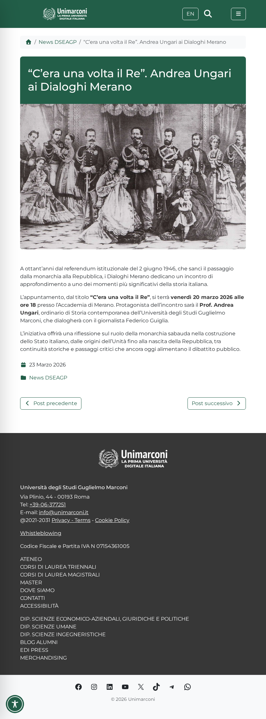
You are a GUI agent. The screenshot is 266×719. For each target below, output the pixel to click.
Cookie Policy (112, 520)
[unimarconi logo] (65, 13)
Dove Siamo (37, 590)
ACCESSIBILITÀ (39, 606)
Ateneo (31, 559)
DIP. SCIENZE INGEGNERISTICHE (63, 634)
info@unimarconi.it (64, 512)
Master (31, 582)
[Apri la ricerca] (208, 14)
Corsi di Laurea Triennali (58, 567)
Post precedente (55, 403)
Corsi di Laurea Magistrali (60, 575)
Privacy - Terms (71, 520)
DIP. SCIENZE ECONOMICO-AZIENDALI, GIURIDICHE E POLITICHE (104, 619)
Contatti (32, 598)
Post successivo (212, 403)
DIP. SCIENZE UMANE (48, 627)
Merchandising (43, 658)
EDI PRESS (34, 650)
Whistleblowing (40, 533)
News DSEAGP (58, 42)
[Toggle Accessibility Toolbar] (14, 704)
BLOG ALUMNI (39, 642)
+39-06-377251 (48, 505)
